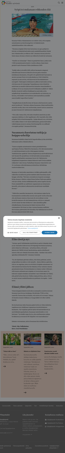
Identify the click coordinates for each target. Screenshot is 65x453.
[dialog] (32, 226)
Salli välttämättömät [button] (30, 232)
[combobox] (59, 218)
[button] (13, 232)
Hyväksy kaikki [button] (49, 232)
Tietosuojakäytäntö (33, 228)
